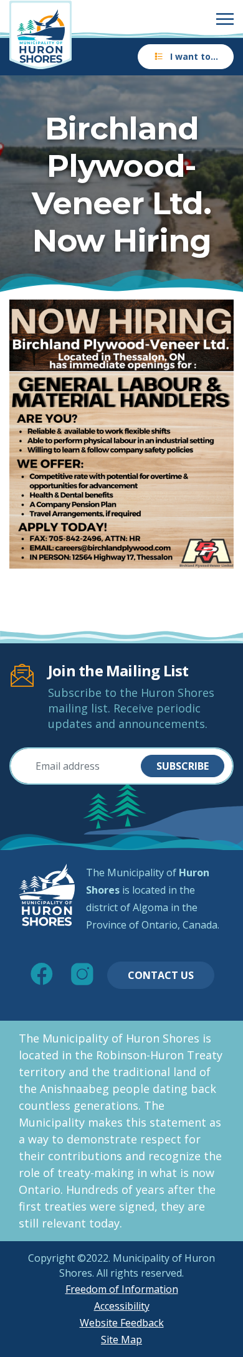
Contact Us (161, 975)
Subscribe (182, 766)
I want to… (194, 56)
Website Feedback (122, 1323)
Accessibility (122, 1306)
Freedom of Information (121, 1289)
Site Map (121, 1339)
